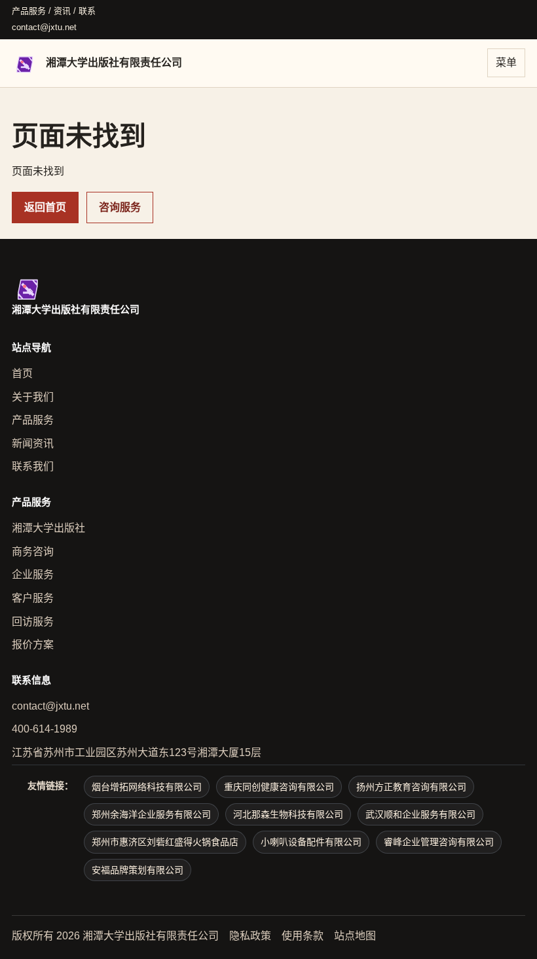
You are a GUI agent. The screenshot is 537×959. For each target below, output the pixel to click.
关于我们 (33, 397)
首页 (22, 373)
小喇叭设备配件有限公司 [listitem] (311, 842)
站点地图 (355, 935)
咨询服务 (120, 207)
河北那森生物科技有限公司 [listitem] (288, 814)
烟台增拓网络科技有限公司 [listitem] (147, 787)
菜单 (506, 62)
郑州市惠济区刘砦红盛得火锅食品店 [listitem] (165, 842)
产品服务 (33, 419)
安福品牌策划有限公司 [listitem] (137, 870)
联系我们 (33, 466)
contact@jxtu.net (44, 27)
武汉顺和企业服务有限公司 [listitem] (420, 814)
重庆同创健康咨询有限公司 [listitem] (279, 787)
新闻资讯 (33, 443)
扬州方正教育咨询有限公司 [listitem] (411, 787)
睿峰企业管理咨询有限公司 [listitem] (439, 842)
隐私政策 (250, 935)
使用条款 (303, 935)
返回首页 (45, 207)
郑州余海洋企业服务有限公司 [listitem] (151, 814)
